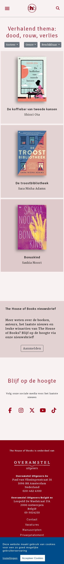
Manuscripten (32, 530)
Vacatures (32, 524)
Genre (30, 44)
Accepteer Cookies (32, 558)
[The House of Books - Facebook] (10, 410)
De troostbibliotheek (32, 183)
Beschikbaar (50, 44)
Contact (32, 519)
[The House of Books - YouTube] (43, 410)
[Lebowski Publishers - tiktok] (54, 410)
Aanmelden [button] (32, 348)
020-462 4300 (32, 491)
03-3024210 (32, 512)
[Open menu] (7, 8)
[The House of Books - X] (32, 410)
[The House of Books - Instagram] (21, 410)
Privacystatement (32, 535)
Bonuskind (32, 257)
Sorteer (11, 44)
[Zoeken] (58, 8)
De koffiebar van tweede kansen (32, 109)
